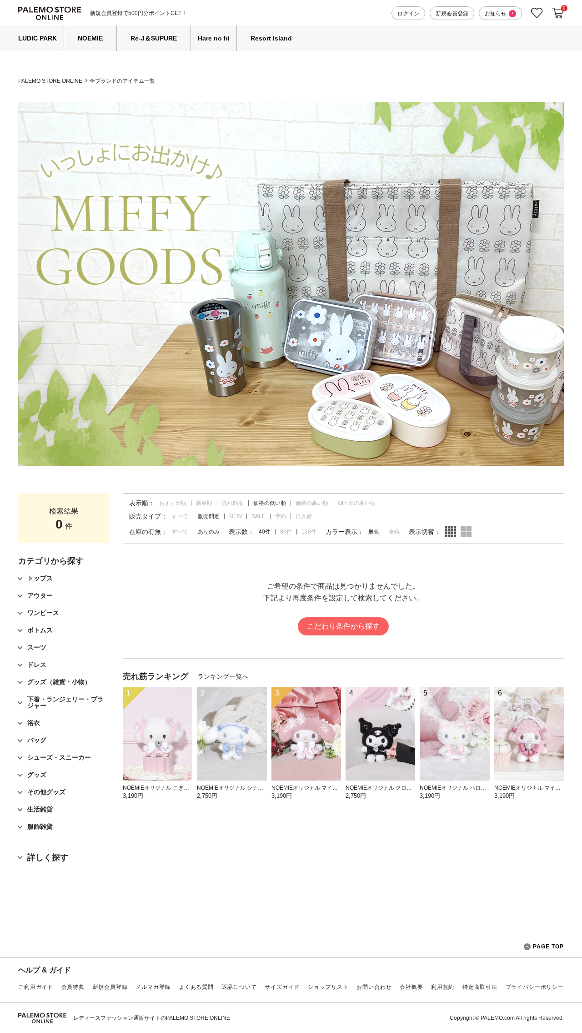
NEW (235, 516)
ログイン (408, 13)
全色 (394, 532)
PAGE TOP (548, 946)
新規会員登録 (452, 13)
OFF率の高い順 (357, 503)
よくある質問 (196, 987)
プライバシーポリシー (535, 987)
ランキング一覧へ (222, 676)
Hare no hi (214, 38)
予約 (280, 516)
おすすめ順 (172, 503)
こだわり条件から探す (343, 626)
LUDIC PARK (37, 38)
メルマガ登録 (153, 987)
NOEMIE (90, 38)
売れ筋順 (233, 503)
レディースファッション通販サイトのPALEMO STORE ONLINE (151, 1018)
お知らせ (499, 13)
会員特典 (73, 987)
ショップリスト (328, 987)
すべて (180, 516)
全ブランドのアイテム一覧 (122, 81)
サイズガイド (282, 987)
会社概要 (411, 987)
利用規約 (442, 987)
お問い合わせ (373, 987)
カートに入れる (558, 13)
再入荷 (304, 516)
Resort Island (271, 38)
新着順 (204, 503)
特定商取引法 (479, 987)
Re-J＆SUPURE (153, 38)
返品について (239, 987)
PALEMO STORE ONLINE (50, 81)
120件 (308, 532)
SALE (258, 516)
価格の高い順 (312, 503)
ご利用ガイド (35, 987)
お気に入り (537, 13)
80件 (286, 532)
